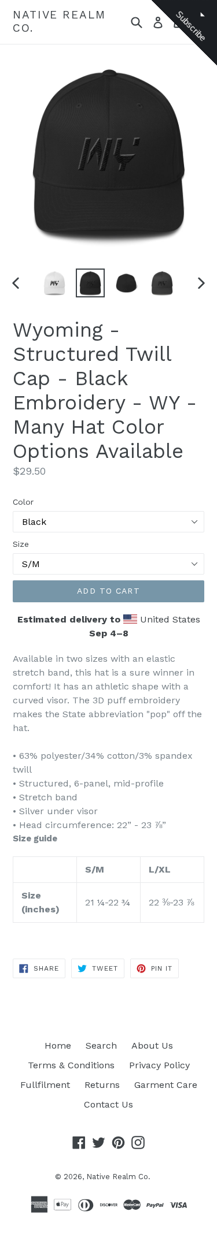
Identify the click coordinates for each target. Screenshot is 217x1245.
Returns (102, 1084)
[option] (54, 283)
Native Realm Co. (59, 22)
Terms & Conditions (71, 1065)
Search (101, 1045)
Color (23, 501)
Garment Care (165, 1084)
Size (21, 544)
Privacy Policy (159, 1065)
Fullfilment (45, 1084)
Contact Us (108, 1104)
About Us (152, 1045)
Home (58, 1045)
